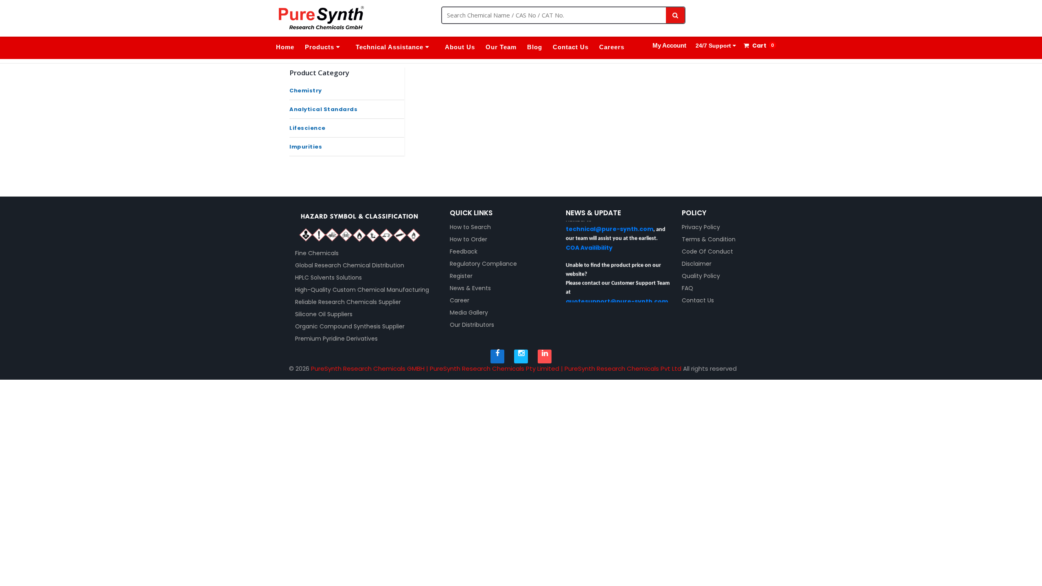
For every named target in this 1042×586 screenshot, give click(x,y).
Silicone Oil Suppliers (323, 314)
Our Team (501, 47)
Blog (534, 47)
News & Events (470, 288)
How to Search (470, 227)
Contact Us (571, 47)
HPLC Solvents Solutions (328, 277)
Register (461, 276)
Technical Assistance (390, 47)
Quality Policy (701, 276)
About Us (460, 47)
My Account (669, 45)
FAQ (687, 288)
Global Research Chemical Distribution (349, 265)
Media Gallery (469, 312)
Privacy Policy (701, 227)
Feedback (463, 251)
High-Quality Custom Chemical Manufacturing (362, 290)
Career (459, 300)
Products (320, 47)
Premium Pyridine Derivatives (336, 339)
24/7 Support (713, 45)
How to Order (468, 239)
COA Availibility (589, 241)
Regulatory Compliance (483, 264)
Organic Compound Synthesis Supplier (350, 326)
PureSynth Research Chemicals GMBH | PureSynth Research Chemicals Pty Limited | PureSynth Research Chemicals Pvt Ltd (496, 368)
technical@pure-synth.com (609, 223)
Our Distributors (472, 325)
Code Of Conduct (707, 251)
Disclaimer (696, 264)
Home (285, 47)
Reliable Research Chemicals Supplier (348, 302)
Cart (758, 46)
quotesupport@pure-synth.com (617, 295)
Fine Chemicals (317, 253)
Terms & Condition (709, 239)
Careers (611, 47)
